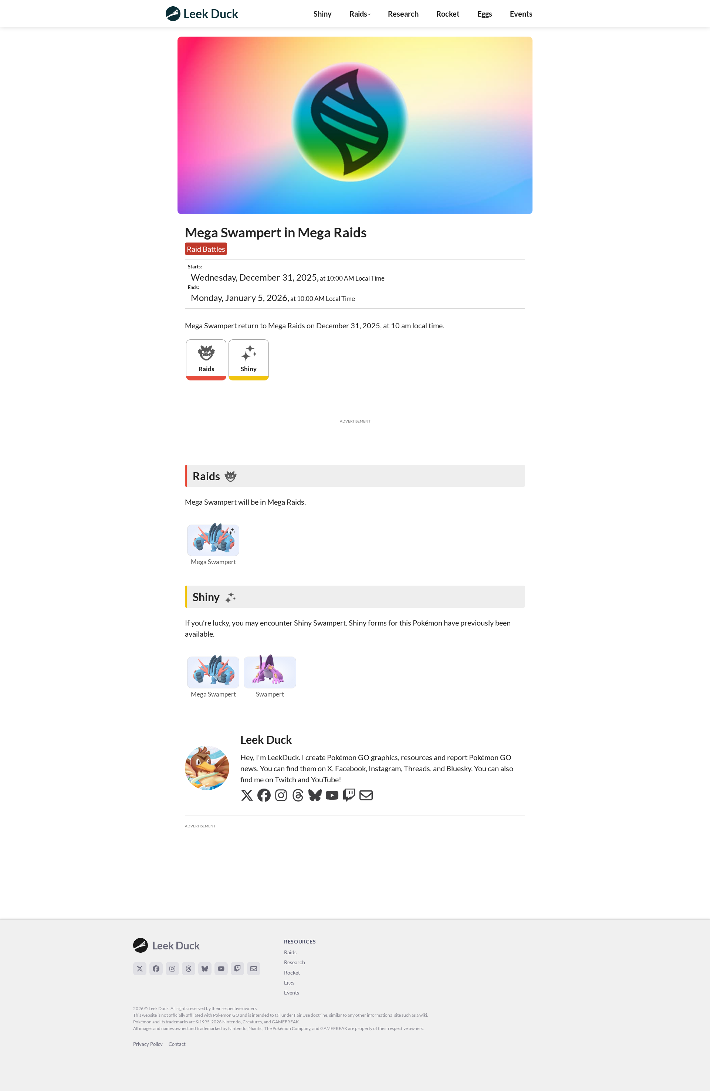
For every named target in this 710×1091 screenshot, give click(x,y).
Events (521, 13)
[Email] (253, 968)
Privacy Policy (148, 1044)
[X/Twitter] (139, 968)
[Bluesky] (205, 968)
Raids (290, 952)
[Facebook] (156, 968)
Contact (177, 1044)
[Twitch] (237, 968)
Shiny (323, 13)
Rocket (448, 13)
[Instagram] (172, 968)
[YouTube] (221, 968)
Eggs (484, 13)
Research (403, 13)
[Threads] (188, 968)
